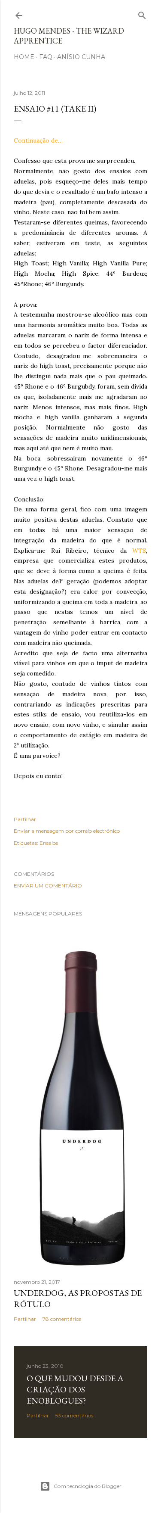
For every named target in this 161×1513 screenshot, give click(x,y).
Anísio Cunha (81, 57)
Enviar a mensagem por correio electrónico (67, 831)
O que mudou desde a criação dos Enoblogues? (75, 1389)
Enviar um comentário (48, 885)
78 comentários (62, 1319)
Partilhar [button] (25, 819)
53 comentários (74, 1415)
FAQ (45, 57)
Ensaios (48, 843)
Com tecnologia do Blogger (88, 1486)
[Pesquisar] (142, 13)
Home (24, 57)
